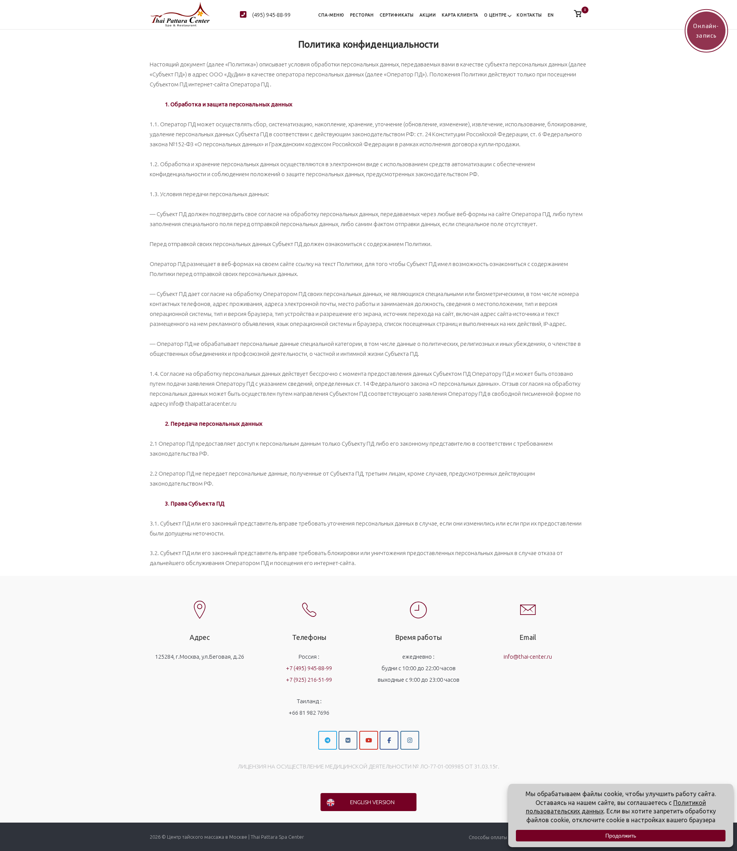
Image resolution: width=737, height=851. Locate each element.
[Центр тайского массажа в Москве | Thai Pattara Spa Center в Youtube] (368, 740)
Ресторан (362, 15)
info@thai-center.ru (528, 656)
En (551, 15)
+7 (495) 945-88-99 (309, 668)
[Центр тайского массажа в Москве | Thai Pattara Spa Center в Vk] (348, 740)
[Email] (528, 603)
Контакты (529, 15)
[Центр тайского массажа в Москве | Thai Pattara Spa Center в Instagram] (409, 740)
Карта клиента (460, 15)
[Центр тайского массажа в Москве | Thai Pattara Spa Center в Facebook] (389, 740)
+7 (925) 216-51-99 (309, 679)
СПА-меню (331, 15)
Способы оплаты (488, 837)
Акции (428, 15)
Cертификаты (397, 15)
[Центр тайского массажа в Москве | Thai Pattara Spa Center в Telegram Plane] (327, 740)
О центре (495, 15)
